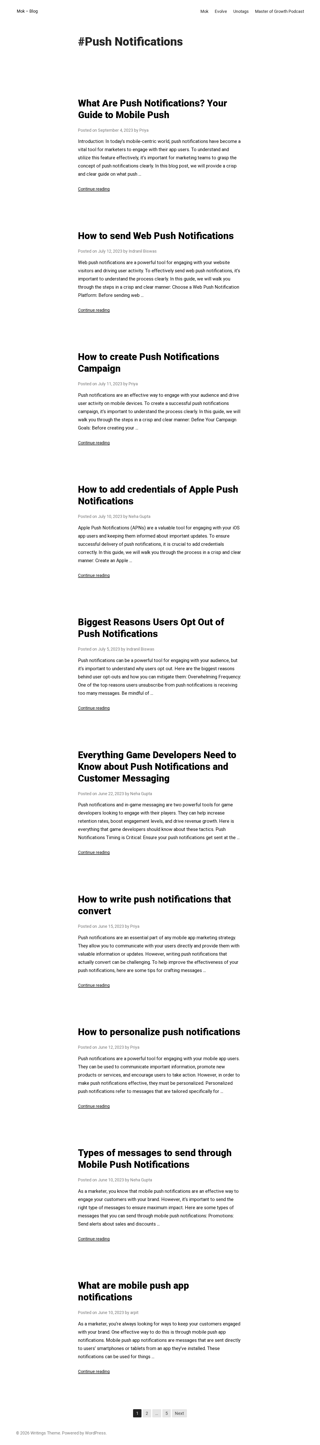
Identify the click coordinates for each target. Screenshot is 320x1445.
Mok (204, 11)
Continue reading (94, 188)
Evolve (221, 11)
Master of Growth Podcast (279, 11)
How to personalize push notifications (159, 1031)
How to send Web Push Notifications (156, 235)
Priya (144, 130)
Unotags (241, 11)
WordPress (95, 1432)
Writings (38, 1432)
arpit (134, 1312)
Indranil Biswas (143, 251)
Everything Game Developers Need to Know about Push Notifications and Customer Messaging (157, 767)
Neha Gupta (139, 516)
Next (179, 1413)
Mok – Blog (27, 11)
